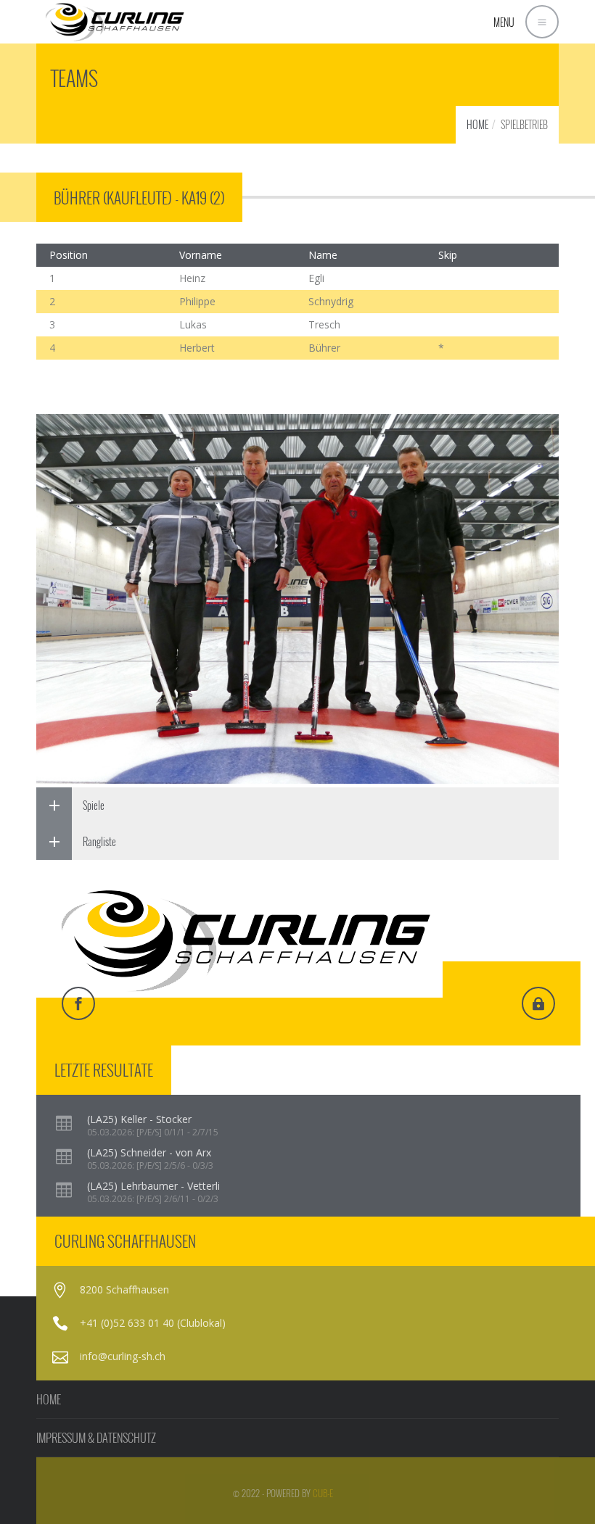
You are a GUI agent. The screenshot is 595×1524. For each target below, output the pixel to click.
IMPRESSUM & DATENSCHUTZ (96, 1437)
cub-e (323, 1493)
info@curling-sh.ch (122, 1356)
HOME (477, 124)
